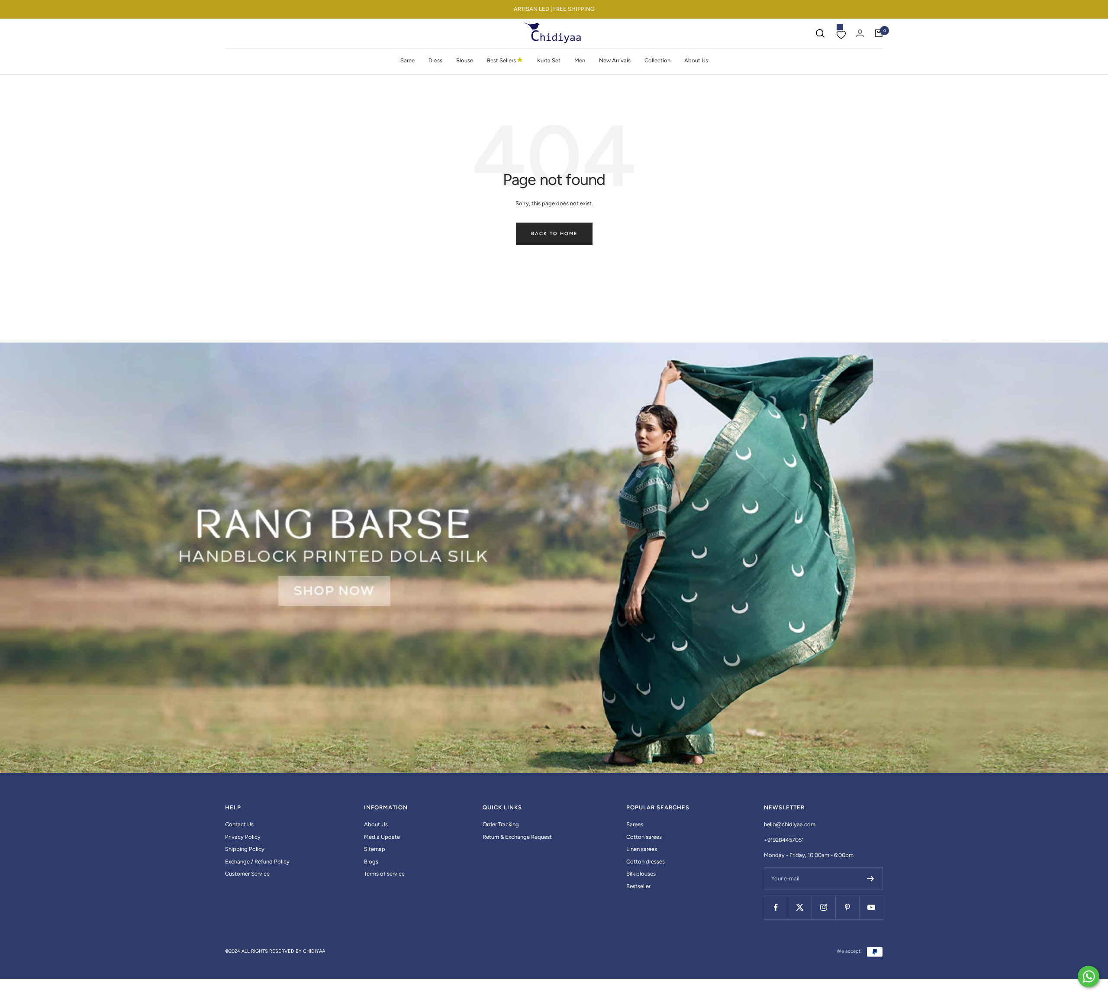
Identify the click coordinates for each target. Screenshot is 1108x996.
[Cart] (878, 33)
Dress (435, 60)
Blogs (371, 861)
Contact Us (239, 824)
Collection (657, 60)
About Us (696, 60)
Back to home (554, 233)
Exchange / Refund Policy (257, 861)
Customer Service (247, 873)
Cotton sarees (644, 837)
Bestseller (638, 886)
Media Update (382, 837)
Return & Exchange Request (517, 837)
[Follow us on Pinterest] (847, 907)
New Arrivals (615, 60)
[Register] (870, 879)
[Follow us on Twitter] (800, 907)
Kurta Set (548, 60)
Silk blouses (641, 873)
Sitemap (374, 849)
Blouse (464, 60)
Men (579, 60)
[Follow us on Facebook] (776, 907)
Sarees (634, 824)
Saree (407, 60)
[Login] (860, 33)
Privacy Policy (243, 837)
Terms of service (384, 873)
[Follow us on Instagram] (823, 907)
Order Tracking (501, 824)
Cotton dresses (645, 861)
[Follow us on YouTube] (871, 907)
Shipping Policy (244, 849)
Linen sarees (641, 849)
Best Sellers (505, 60)
